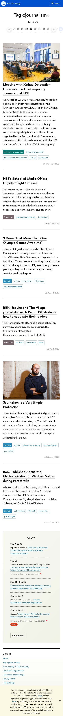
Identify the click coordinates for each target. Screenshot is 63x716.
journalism (43, 157)
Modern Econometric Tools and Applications (26, 601)
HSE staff (31, 510)
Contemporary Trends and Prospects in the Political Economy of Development (29, 568)
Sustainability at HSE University (16, 666)
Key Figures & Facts (11, 662)
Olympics (39, 280)
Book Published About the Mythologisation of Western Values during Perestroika (29, 476)
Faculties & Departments (13, 670)
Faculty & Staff (9, 678)
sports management (13, 286)
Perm (41, 342)
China (33, 157)
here (40, 696)
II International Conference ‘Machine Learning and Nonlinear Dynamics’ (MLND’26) (30, 587)
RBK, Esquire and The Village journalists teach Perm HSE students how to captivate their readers (30, 312)
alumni (17, 280)
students (19, 342)
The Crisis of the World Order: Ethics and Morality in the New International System (28, 550)
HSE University (13, 3)
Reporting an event (34, 151)
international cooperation (15, 157)
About (7, 654)
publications (19, 510)
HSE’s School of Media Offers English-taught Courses (25, 180)
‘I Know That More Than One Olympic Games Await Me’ (25, 240)
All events (17, 635)
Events (31, 538)
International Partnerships (13, 674)
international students (25, 217)
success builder (50, 445)
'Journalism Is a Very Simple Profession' (23, 404)
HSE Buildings (9, 682)
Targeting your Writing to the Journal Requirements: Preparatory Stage (29, 615)
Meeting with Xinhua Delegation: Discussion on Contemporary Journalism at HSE (27, 89)
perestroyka (9, 516)
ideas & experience (31, 445)
